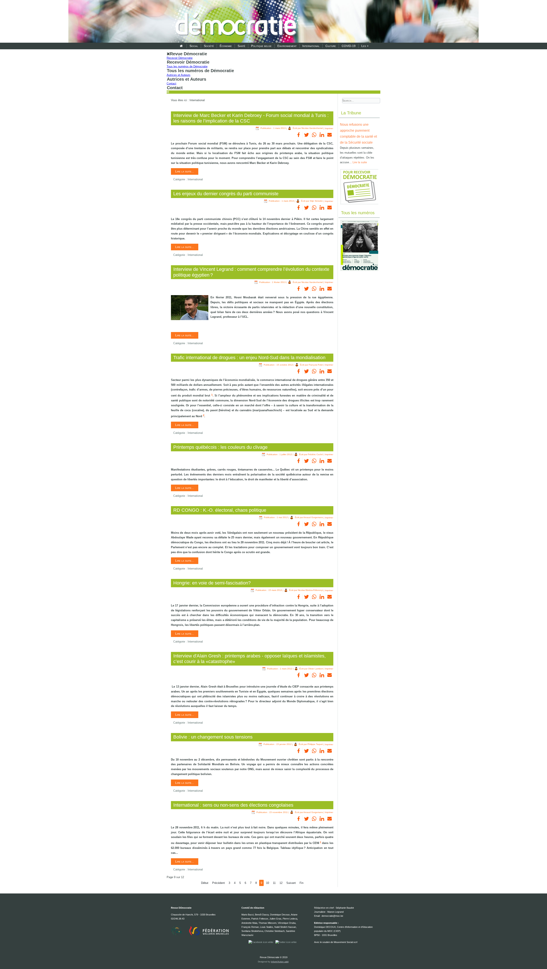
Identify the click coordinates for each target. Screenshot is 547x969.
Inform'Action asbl (279, 961)
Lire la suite (360, 162)
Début (204, 882)
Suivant (291, 882)
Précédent (218, 882)
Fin (301, 882)
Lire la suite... (184, 171)
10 (267, 882)
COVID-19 (349, 46)
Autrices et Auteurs (178, 75)
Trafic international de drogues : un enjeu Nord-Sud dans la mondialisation (249, 357)
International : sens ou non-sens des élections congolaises (233, 805)
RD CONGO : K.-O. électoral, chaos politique (219, 510)
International (311, 46)
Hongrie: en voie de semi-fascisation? (212, 583)
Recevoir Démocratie (180, 58)
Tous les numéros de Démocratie (187, 66)
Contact (171, 83)
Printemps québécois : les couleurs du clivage (220, 447)
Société (209, 46)
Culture (330, 46)
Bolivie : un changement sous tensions (213, 737)
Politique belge (261, 46)
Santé (241, 46)
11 (274, 882)
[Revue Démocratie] (235, 21)
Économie (226, 46)
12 (280, 882)
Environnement (287, 46)
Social (194, 46)
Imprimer (329, 128)
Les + (365, 46)
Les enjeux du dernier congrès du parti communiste (225, 193)
